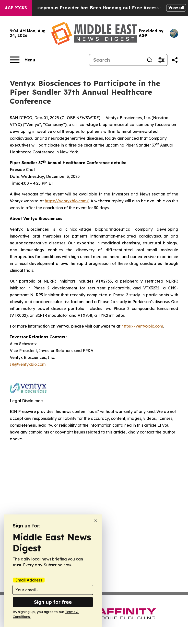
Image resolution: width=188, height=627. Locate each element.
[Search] (149, 60)
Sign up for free (53, 602)
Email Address (28, 580)
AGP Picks (16, 7)
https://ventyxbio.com (142, 326)
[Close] (95, 520)
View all (176, 7)
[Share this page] (174, 60)
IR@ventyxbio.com (28, 364)
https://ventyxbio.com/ (67, 200)
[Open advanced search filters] (161, 60)
